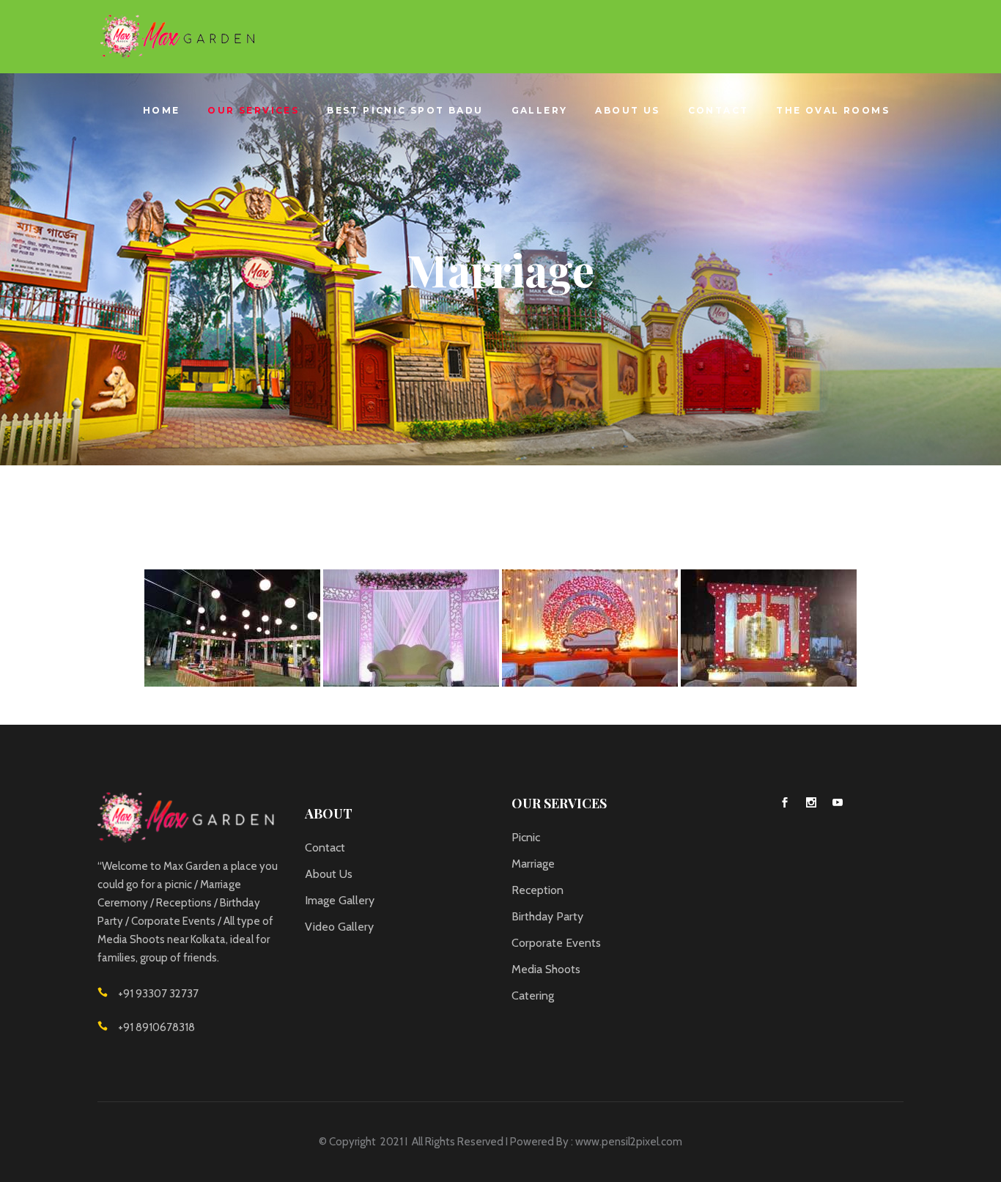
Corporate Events (556, 943)
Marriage (533, 864)
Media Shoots (545, 969)
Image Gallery (339, 900)
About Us (328, 874)
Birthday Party (547, 916)
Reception (537, 890)
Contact (325, 847)
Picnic (525, 837)
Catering (532, 995)
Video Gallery (339, 927)
